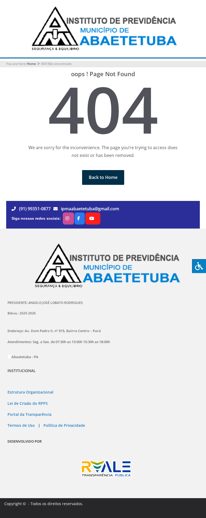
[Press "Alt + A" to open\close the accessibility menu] (199, 266)
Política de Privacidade (63, 425)
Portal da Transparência (30, 414)
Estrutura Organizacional (30, 392)
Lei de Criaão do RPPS (28, 403)
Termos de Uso (21, 425)
